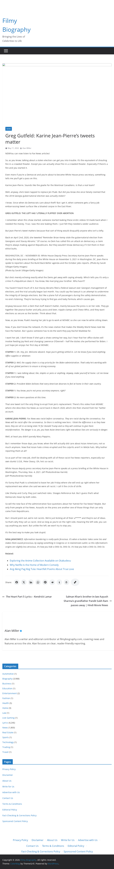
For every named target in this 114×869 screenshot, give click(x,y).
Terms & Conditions (12, 803)
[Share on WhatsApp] (38, 582)
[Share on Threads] (66, 582)
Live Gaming (8, 717)
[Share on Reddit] (52, 582)
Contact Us (7, 798)
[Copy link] (75, 582)
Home (5, 708)
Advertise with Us (11, 792)
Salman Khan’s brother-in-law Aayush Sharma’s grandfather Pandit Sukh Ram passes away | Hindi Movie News (86, 601)
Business (6, 683)
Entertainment (9, 693)
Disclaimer (7, 775)
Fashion (6, 698)
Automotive (8, 673)
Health (5, 703)
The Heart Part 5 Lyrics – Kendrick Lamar (29, 596)
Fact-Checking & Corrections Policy (19, 815)
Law (4, 712)
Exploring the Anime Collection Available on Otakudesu (40, 560)
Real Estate (7, 732)
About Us (6, 780)
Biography (7, 678)
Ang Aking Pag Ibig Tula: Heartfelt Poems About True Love (42, 569)
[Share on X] (24, 582)
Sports (5, 737)
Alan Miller (26, 148)
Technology (8, 742)
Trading (6, 747)
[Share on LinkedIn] (31, 582)
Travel (5, 752)
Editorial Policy (9, 809)
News (9, 129)
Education (7, 688)
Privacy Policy (9, 769)
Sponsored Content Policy (15, 821)
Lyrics (5, 722)
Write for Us (8, 786)
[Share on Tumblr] (59, 582)
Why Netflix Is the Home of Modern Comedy (34, 565)
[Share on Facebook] (16, 582)
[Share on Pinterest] (45, 582)
